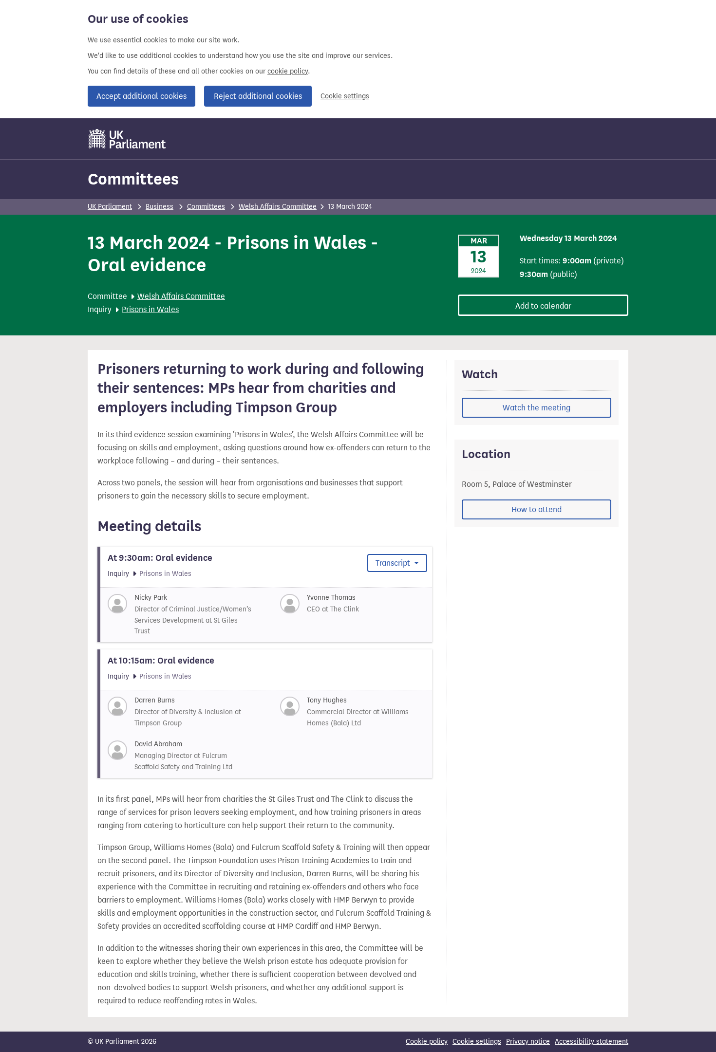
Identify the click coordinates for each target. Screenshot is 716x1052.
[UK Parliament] (127, 138)
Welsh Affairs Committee (278, 207)
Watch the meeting (536, 407)
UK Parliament (110, 207)
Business (159, 207)
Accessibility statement (591, 1041)
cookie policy (287, 71)
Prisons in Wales (150, 309)
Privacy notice (528, 1041)
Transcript (394, 563)
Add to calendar (543, 306)
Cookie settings (344, 96)
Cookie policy (427, 1041)
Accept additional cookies (141, 96)
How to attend (536, 509)
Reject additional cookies (258, 96)
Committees (133, 179)
